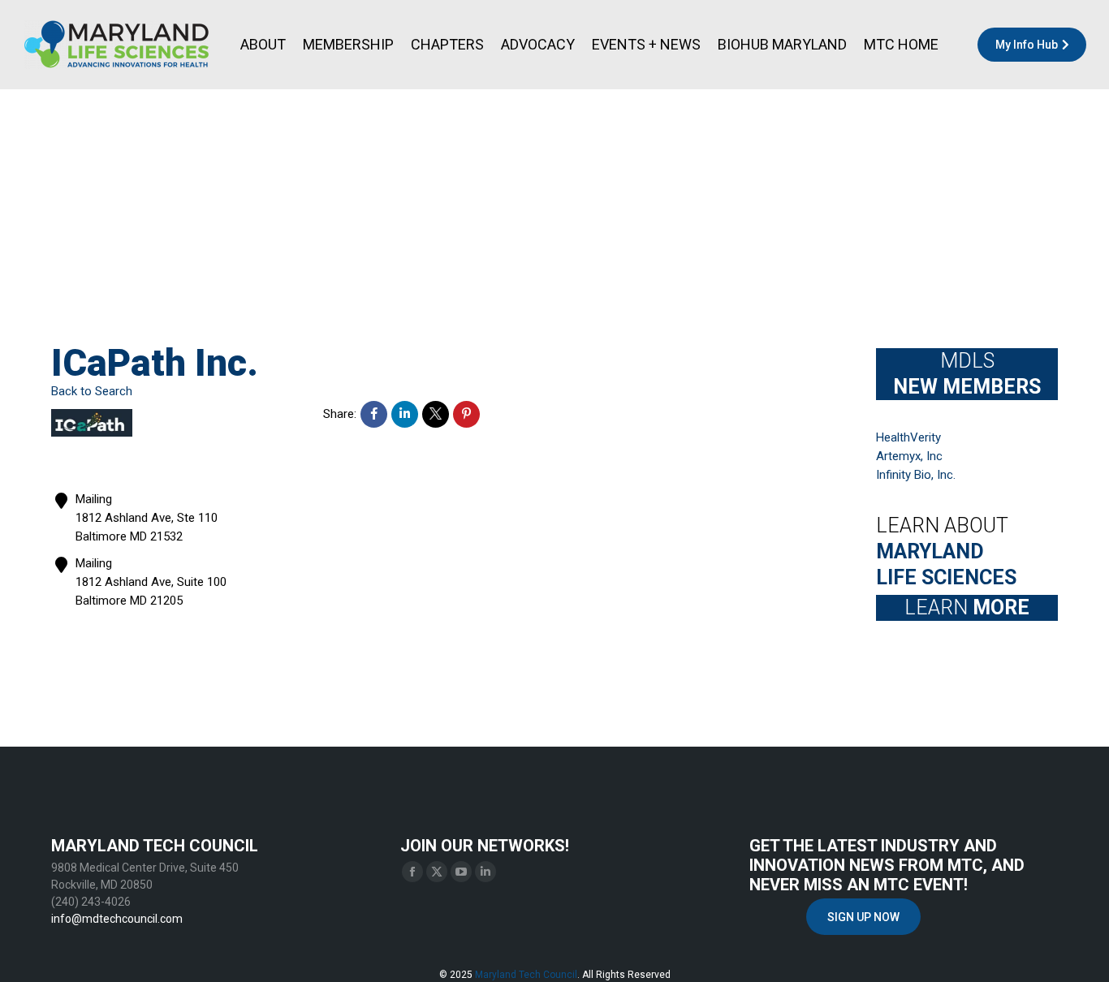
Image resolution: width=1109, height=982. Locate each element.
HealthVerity (908, 437)
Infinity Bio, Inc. (916, 474)
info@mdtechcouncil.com (117, 918)
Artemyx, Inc (909, 456)
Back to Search (91, 391)
